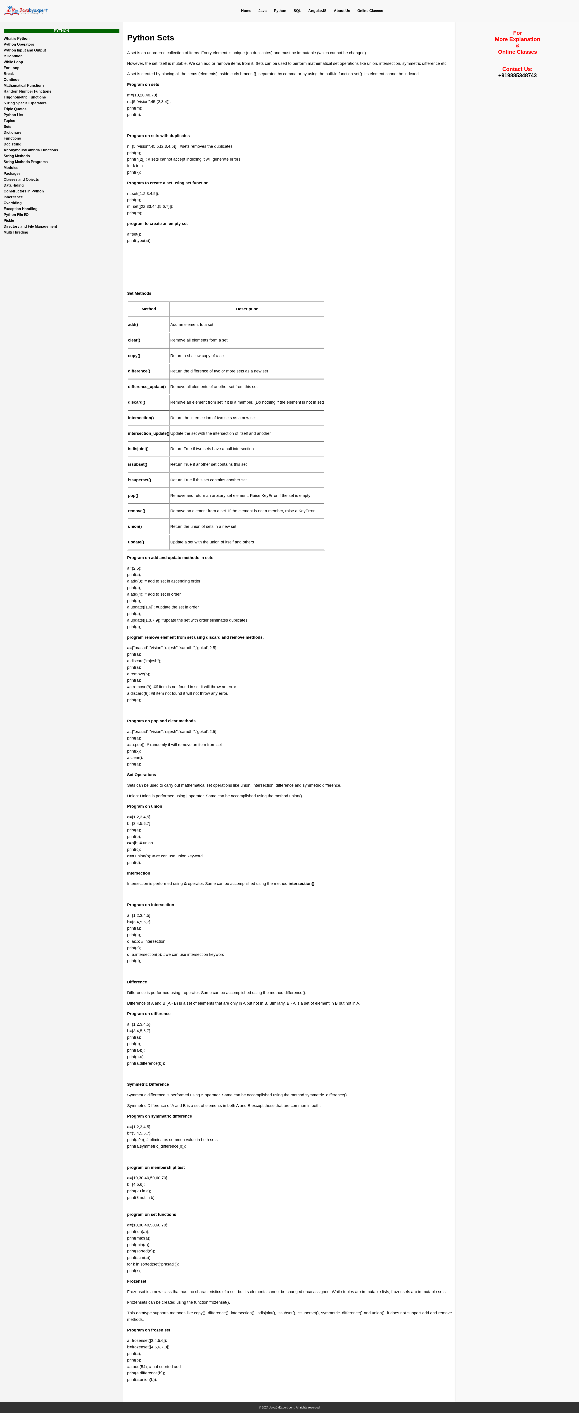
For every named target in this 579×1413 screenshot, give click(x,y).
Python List (13, 115)
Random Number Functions (27, 91)
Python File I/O (16, 215)
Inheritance (13, 197)
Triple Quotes (15, 109)
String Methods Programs (26, 162)
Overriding (13, 203)
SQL (297, 11)
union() (135, 526)
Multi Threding (16, 232)
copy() (134, 355)
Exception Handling (21, 209)
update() (136, 542)
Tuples (9, 121)
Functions (12, 138)
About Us (342, 11)
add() (133, 324)
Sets (7, 127)
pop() (133, 495)
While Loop (13, 62)
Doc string (12, 144)
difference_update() (147, 386)
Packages (12, 173)
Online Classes (370, 11)
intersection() (141, 418)
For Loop (11, 68)
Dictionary (12, 132)
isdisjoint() (138, 449)
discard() (136, 402)
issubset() (137, 464)
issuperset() (139, 480)
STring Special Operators (25, 103)
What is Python (17, 38)
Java (263, 11)
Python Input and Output (25, 50)
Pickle (9, 220)
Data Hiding (14, 185)
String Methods (17, 156)
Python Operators (19, 44)
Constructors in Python (24, 191)
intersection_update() (148, 433)
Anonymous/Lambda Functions (31, 150)
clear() (134, 340)
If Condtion (13, 56)
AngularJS (317, 11)
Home (246, 11)
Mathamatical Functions (24, 85)
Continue (11, 80)
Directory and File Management (30, 226)
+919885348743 (517, 75)
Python (280, 11)
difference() (139, 371)
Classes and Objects (21, 179)
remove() (136, 511)
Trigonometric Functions (25, 97)
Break (9, 74)
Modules (11, 168)
